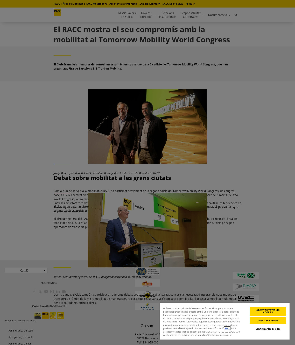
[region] (225, 321)
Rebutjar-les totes (268, 320)
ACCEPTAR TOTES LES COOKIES (267, 311)
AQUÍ (227, 328)
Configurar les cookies (268, 328)
